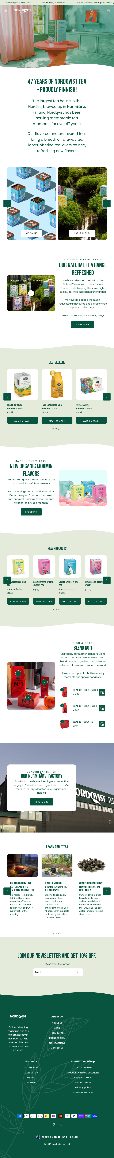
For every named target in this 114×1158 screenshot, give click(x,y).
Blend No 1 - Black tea (83, 721)
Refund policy (83, 1082)
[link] (99, 10)
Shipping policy (83, 1077)
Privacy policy (83, 1087)
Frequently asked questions (83, 1072)
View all (57, 429)
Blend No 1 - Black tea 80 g (85, 706)
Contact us (57, 1048)
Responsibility (57, 1038)
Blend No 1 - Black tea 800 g (85, 690)
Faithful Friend (82, 404)
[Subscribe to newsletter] (78, 972)
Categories (31, 1072)
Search (31, 1077)
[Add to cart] (102, 692)
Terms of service (83, 1092)
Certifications (57, 1043)
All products (31, 1067)
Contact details (83, 1067)
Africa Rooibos (48, 404)
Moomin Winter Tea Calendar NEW (93, 584)
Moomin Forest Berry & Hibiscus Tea (17, 584)
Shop (57, 1028)
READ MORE (41, 801)
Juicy (100, 315)
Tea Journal (57, 1033)
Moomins (31, 511)
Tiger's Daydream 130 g (17, 404)
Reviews (31, 1082)
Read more (83, 324)
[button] (6, 10)
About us (57, 1023)
